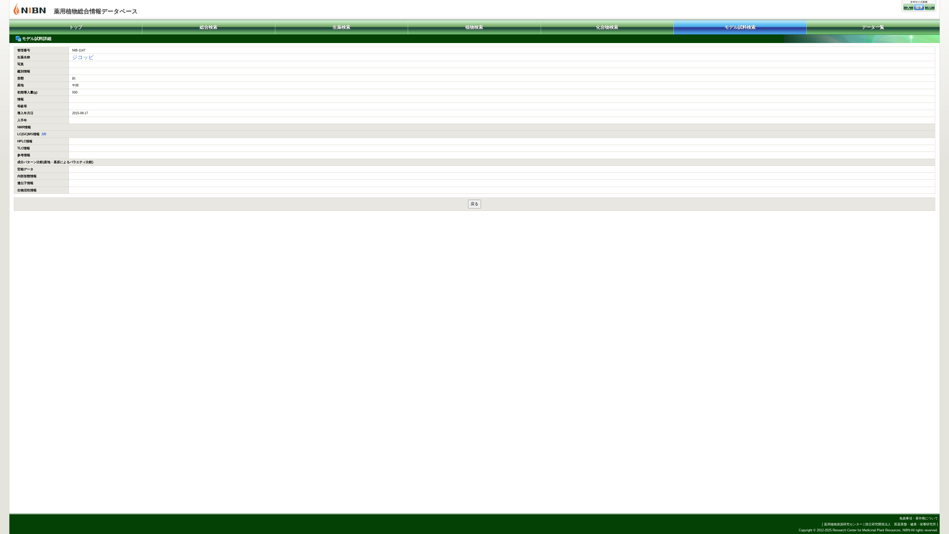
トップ (76, 27)
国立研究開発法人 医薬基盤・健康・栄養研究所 (900, 524)
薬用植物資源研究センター (843, 524)
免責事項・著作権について (918, 518)
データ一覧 (873, 27)
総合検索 (208, 27)
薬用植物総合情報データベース (96, 11)
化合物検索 (607, 27)
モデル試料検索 (740, 27)
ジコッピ (83, 57)
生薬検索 (341, 27)
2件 (44, 134)
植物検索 (474, 27)
